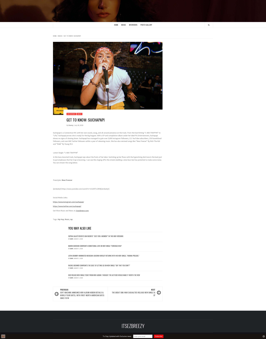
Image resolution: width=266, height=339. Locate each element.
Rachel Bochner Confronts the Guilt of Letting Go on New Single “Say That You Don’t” (99, 265)
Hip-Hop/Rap (71, 114)
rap (71, 219)
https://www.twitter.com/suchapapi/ (67, 206)
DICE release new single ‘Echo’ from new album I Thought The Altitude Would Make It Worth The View (104, 275)
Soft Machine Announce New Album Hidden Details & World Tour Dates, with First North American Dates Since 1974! (82, 293)
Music (123, 24)
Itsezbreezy (133, 11)
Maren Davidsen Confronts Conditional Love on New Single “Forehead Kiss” (95, 246)
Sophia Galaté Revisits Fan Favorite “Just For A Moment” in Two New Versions (95, 236)
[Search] (209, 25)
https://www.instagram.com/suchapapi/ (68, 202)
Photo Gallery (146, 24)
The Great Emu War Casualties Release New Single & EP (133, 292)
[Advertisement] (191, 57)
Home (116, 24)
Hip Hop (61, 219)
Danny (71, 125)
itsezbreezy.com (82, 210)
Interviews (133, 24)
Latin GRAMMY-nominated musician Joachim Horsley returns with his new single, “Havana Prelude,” (103, 255)
